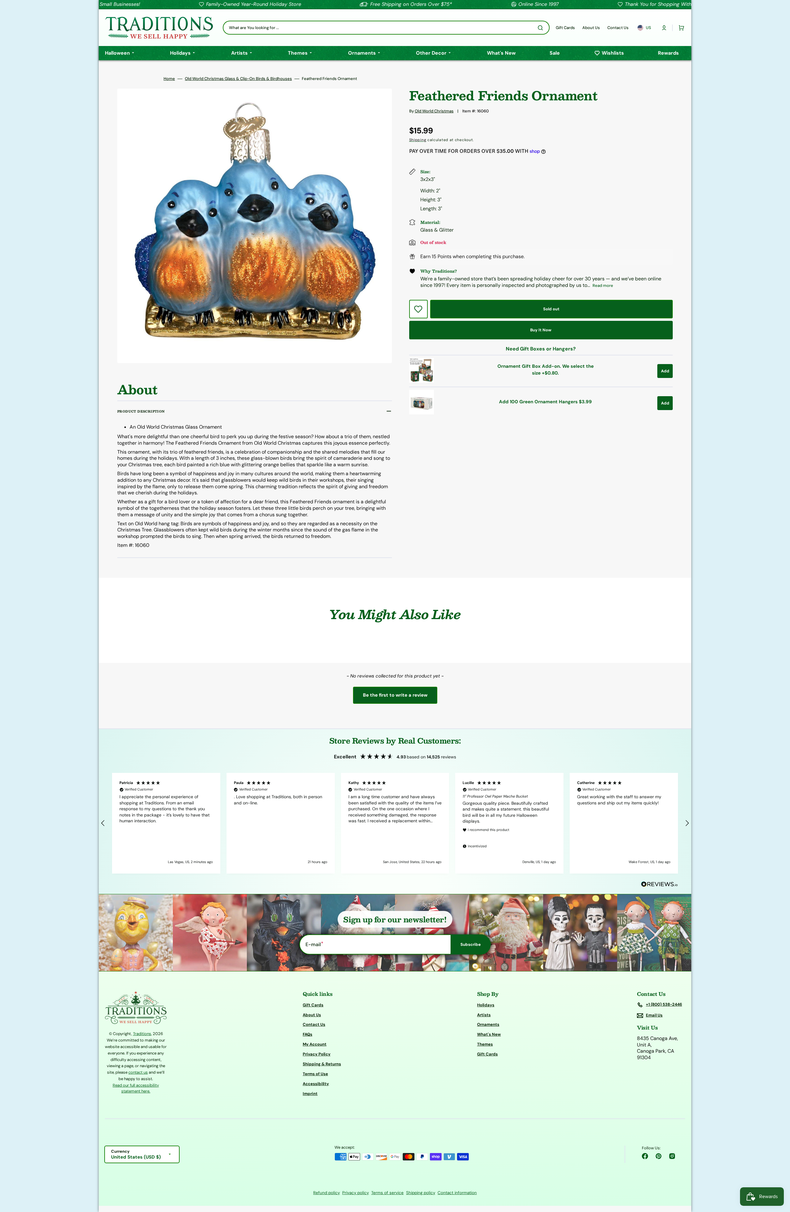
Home (169, 78)
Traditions (142, 1033)
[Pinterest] (658, 1156)
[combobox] (386, 28)
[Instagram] (672, 1156)
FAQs (307, 1034)
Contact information (457, 1192)
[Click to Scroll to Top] (779, 1176)
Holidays (485, 1005)
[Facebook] (645, 1156)
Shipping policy (420, 1192)
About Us (312, 1014)
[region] (395, 823)
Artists (484, 1014)
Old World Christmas (434, 111)
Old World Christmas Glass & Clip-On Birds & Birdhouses (238, 78)
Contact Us (314, 1024)
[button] (664, 28)
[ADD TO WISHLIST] (418, 309)
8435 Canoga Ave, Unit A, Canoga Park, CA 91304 (657, 1048)
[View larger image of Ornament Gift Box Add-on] (421, 381)
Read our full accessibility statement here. (136, 1088)
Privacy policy (355, 1192)
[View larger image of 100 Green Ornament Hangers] (421, 412)
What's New (489, 1034)
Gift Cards (313, 1005)
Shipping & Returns (322, 1064)
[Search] (542, 28)
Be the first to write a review (395, 695)
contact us (138, 1072)
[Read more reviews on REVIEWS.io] (659, 884)
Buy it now (540, 330)
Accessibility (316, 1083)
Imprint (310, 1093)
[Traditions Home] (159, 28)
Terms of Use (315, 1073)
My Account (314, 1044)
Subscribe (470, 944)
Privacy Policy (317, 1054)
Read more (602, 285)
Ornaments (488, 1024)
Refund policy (326, 1192)
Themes (485, 1044)
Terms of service (387, 1192)
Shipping (417, 139)
